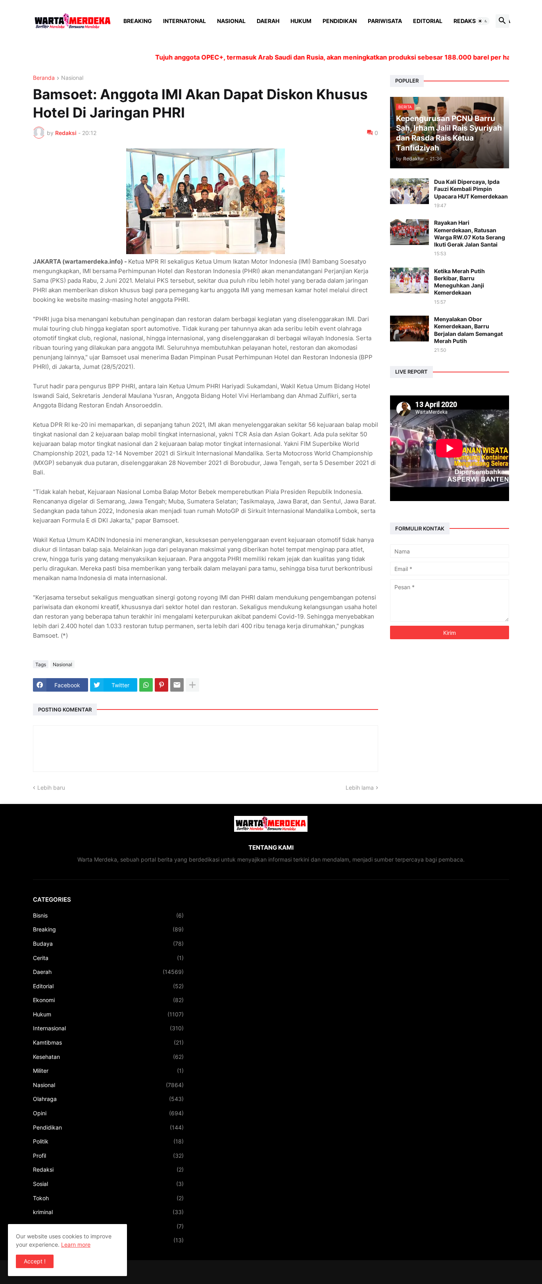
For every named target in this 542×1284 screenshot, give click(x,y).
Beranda (44, 78)
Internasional (108, 1028)
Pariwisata (385, 20)
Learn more (75, 1244)
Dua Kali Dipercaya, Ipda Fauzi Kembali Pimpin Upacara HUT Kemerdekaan (471, 188)
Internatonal (184, 20)
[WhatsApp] (146, 685)
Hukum (300, 20)
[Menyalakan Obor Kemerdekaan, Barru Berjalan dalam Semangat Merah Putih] (409, 328)
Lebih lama (360, 787)
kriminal (108, 1212)
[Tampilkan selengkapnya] (192, 685)
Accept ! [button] (35, 1261)
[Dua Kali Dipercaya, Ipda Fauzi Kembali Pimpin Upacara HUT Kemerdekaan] (409, 191)
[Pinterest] (161, 685)
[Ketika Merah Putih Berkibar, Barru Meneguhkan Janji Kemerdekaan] (409, 280)
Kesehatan (108, 1056)
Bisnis (108, 915)
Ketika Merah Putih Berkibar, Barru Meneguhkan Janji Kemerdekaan (459, 282)
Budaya (108, 943)
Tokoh (108, 1198)
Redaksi (465, 20)
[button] (483, 21)
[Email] (177, 685)
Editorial (427, 20)
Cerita (108, 957)
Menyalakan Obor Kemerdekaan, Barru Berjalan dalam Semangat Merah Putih (468, 330)
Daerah (268, 20)
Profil (108, 1155)
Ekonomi (108, 1000)
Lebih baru (51, 787)
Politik (108, 1141)
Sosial (108, 1183)
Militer (108, 1070)
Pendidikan (340, 20)
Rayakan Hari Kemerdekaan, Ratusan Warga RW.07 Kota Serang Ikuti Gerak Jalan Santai (469, 233)
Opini (108, 1113)
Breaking (137, 20)
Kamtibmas (108, 1042)
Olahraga (108, 1098)
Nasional (231, 20)
